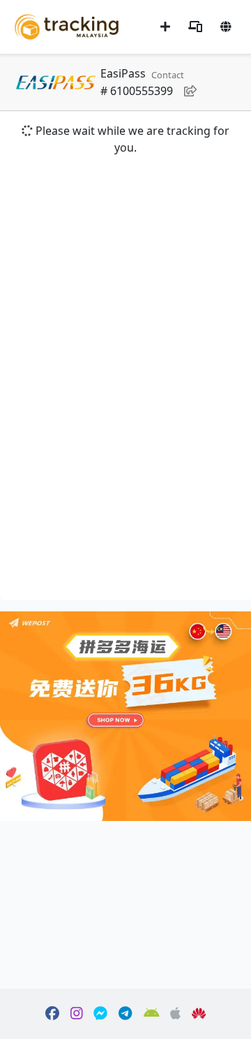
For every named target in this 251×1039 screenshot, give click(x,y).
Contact (167, 74)
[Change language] (226, 26)
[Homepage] (66, 25)
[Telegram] (125, 1013)
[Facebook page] (52, 1013)
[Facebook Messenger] (100, 1013)
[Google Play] (152, 1013)
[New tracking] (165, 26)
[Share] (190, 91)
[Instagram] (76, 1013)
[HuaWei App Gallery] (199, 1013)
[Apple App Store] (175, 1013)
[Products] (195, 26)
